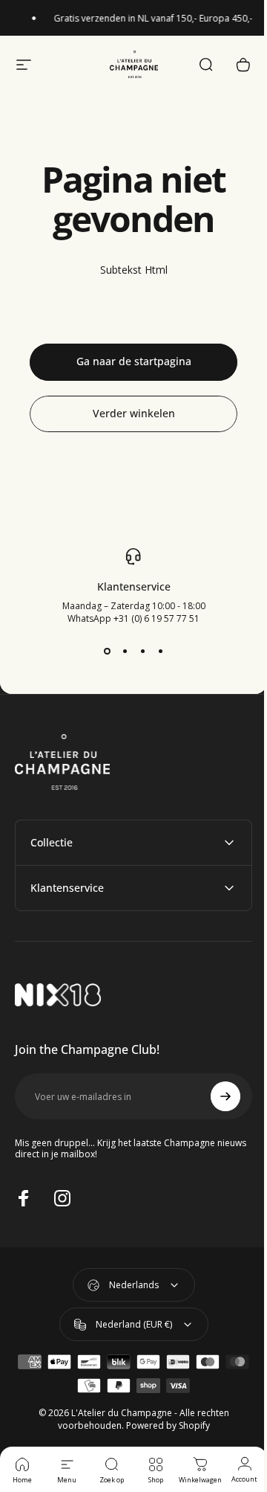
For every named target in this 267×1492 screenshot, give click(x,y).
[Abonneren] (214, 1096)
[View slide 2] (125, 651)
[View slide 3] (142, 651)
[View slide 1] (107, 651)
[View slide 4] (160, 651)
